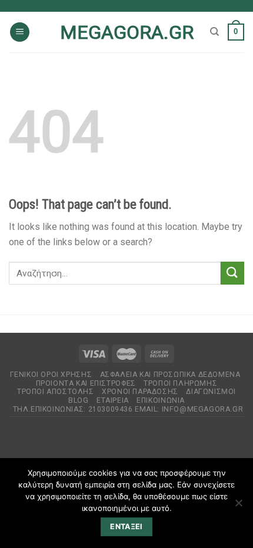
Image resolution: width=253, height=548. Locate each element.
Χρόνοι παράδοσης (140, 391)
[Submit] (232, 273)
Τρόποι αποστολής (55, 391)
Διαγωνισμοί (211, 391)
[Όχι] (238, 506)
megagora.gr (127, 32)
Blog (78, 400)
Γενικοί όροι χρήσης (51, 374)
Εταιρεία (112, 400)
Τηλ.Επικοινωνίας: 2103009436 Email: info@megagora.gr (128, 409)
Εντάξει (126, 526)
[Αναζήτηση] (214, 32)
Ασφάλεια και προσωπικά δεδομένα (170, 374)
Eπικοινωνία (161, 400)
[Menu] (19, 32)
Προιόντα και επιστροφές (86, 383)
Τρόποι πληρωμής (180, 383)
